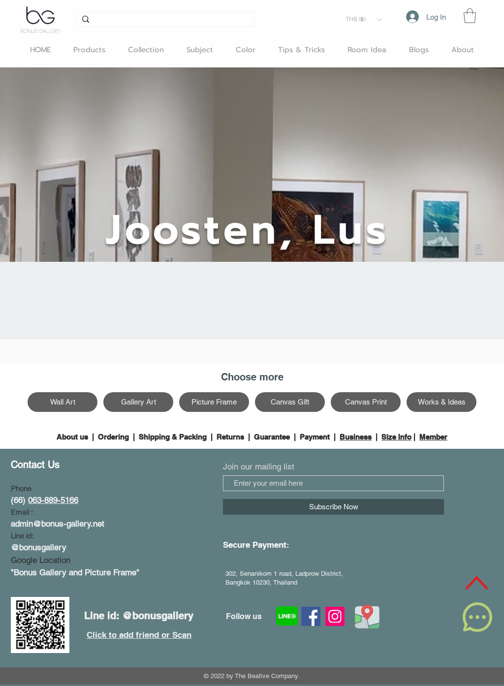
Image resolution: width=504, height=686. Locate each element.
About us (73, 437)
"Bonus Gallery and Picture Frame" (75, 572)
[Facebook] (310, 616)
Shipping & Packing (173, 437)
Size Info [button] (396, 437)
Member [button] (433, 437)
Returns (230, 437)
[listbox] (363, 19)
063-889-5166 (53, 500)
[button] (363, 19)
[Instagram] (335, 616)
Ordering (113, 437)
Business (356, 437)
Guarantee (272, 437)
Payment (315, 437)
